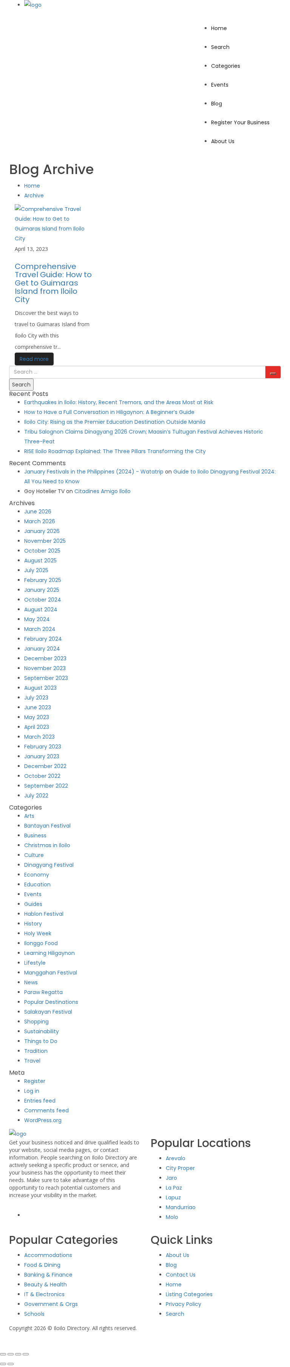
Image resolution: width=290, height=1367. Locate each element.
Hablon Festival (43, 914)
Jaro (171, 1178)
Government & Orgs (51, 1304)
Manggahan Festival (50, 972)
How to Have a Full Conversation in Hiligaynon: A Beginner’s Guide (109, 412)
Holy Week (37, 933)
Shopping (36, 1021)
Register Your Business (240, 122)
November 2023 (45, 668)
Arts (29, 816)
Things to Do (40, 1041)
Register (34, 1081)
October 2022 (42, 776)
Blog (216, 103)
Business (35, 835)
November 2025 (45, 541)
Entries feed (40, 1100)
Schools (34, 1314)
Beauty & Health (45, 1284)
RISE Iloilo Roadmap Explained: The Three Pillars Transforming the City (115, 451)
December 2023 (45, 658)
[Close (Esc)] (26, 1354)
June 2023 (37, 707)
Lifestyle (35, 963)
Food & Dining (42, 1265)
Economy (36, 874)
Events (219, 85)
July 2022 (36, 795)
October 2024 (42, 599)
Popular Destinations (51, 1002)
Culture (34, 855)
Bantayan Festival (47, 825)
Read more (34, 359)
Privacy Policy (183, 1304)
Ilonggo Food (41, 943)
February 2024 (43, 639)
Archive (34, 195)
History (33, 923)
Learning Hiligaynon (49, 953)
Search (220, 47)
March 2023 (39, 737)
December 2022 (45, 766)
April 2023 (36, 727)
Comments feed (46, 1110)
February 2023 (42, 746)
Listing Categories (189, 1294)
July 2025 (36, 570)
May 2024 (37, 619)
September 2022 (46, 786)
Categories (225, 66)
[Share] (18, 1354)
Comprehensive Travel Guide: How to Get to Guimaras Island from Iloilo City (53, 283)
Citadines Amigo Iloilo (102, 491)
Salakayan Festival (48, 1012)
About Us (222, 141)
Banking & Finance (48, 1274)
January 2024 (42, 648)
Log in (31, 1091)
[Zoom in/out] (3, 1354)
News (31, 982)
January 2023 (41, 756)
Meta (17, 1072)
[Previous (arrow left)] (3, 1364)
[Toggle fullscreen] (11, 1354)
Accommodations (48, 1255)
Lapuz (173, 1197)
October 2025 (42, 550)
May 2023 (36, 717)
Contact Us (181, 1274)
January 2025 (41, 590)
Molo (172, 1217)
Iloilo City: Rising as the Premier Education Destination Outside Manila (114, 422)
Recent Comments (37, 463)
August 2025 (40, 560)
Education (37, 884)
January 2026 (42, 531)
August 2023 (40, 688)
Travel (32, 1061)
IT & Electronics (44, 1294)
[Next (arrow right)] (11, 1364)
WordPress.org (43, 1120)
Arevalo (175, 1158)
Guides (33, 904)
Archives (22, 503)
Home (219, 28)
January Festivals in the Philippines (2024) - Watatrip (94, 471)
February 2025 (42, 580)
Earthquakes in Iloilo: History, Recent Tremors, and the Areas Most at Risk (118, 402)
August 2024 (40, 609)
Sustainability (41, 1031)
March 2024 (40, 629)
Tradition (36, 1051)
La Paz (174, 1187)
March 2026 (39, 521)
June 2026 (37, 511)
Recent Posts (28, 393)
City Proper (180, 1168)
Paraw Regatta (43, 992)
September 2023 (46, 678)
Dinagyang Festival (49, 865)
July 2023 (36, 697)
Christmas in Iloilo (47, 845)
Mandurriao (181, 1207)
